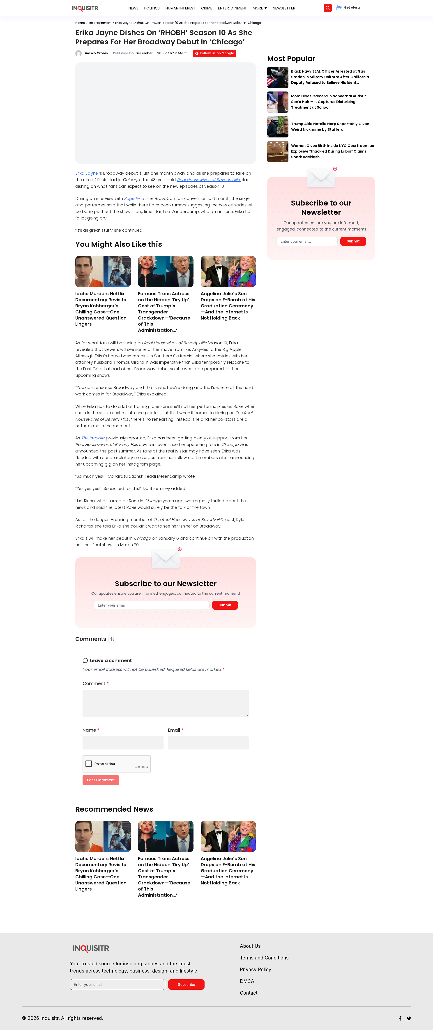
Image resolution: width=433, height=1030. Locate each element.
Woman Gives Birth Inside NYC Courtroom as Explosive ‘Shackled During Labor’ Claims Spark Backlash (332, 151)
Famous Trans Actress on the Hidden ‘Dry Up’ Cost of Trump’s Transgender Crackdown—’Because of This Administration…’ (164, 311)
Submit (225, 605)
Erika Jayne (87, 173)
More (258, 8)
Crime (206, 8)
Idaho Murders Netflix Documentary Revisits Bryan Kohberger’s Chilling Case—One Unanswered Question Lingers (101, 308)
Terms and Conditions (264, 958)
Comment (96, 683)
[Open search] (328, 8)
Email (176, 730)
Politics (152, 8)
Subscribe (186, 984)
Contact (249, 993)
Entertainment (232, 8)
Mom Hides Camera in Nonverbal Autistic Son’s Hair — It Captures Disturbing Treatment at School (329, 102)
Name (91, 730)
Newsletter (284, 8)
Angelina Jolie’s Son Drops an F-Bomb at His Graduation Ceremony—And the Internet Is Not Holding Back (228, 305)
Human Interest (180, 8)
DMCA (247, 981)
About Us (250, 946)
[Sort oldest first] (112, 639)
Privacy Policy (255, 969)
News (133, 8)
